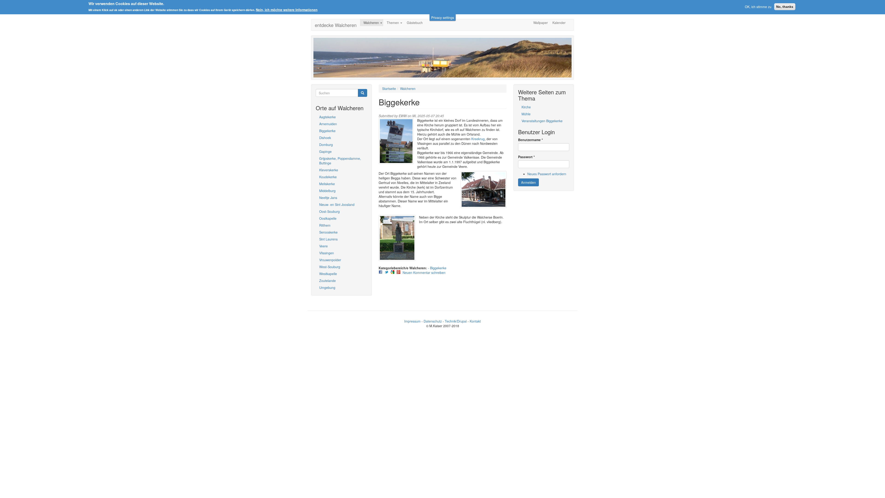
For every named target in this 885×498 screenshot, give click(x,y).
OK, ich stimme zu (758, 6)
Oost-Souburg (329, 211)
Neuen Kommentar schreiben (424, 272)
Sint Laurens (328, 239)
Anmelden (528, 182)
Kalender (559, 22)
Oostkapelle (327, 218)
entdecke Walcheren (336, 25)
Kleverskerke (328, 170)
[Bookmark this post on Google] (392, 272)
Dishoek (325, 137)
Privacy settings (442, 17)
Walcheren (371, 22)
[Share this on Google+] (398, 272)
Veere (323, 246)
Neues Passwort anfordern (546, 174)
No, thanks (784, 7)
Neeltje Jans (328, 197)
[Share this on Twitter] (386, 272)
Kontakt (475, 321)
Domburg (326, 144)
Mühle (526, 114)
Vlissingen (326, 253)
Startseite (389, 88)
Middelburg (327, 190)
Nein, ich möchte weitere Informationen (287, 9)
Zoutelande (327, 280)
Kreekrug (478, 138)
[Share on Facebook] (380, 272)
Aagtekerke (327, 117)
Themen (393, 22)
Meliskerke (327, 183)
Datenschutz (433, 321)
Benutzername (530, 139)
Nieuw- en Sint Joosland (336, 204)
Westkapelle (328, 273)
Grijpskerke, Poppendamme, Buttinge (340, 160)
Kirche (526, 107)
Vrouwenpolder (330, 260)
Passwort (526, 156)
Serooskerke (328, 232)
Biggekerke (327, 130)
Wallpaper (540, 22)
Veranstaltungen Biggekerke (542, 121)
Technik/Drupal (456, 321)
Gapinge (325, 151)
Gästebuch (415, 22)
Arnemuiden (328, 124)
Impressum (412, 321)
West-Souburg (329, 266)
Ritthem (324, 225)
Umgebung (327, 287)
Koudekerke (328, 177)
